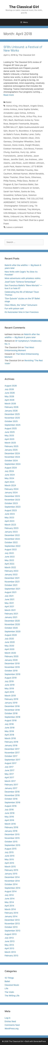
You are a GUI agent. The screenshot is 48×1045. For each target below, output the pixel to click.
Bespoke (34, 123)
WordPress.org (11, 1028)
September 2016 (12, 802)
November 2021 (12, 581)
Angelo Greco (36, 106)
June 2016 (9, 813)
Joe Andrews (31, 159)
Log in (7, 1018)
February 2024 (11, 489)
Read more (8, 95)
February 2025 (11, 446)
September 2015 (12, 845)
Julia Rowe (16, 163)
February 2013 (11, 955)
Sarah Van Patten (11, 191)
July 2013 (9, 938)
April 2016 (9, 820)
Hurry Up (24, 152)
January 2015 (11, 874)
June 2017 (9, 770)
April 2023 (9, 521)
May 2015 (9, 859)
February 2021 (11, 613)
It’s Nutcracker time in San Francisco (22, 312)
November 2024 (12, 457)
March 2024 (10, 485)
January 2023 (11, 532)
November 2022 (12, 539)
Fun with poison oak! (14, 308)
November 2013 (12, 923)
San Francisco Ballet (23, 184)
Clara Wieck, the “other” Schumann (21, 305)
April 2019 (9, 692)
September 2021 (12, 589)
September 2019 (12, 674)
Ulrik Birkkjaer (9, 213)
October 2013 (11, 927)
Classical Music (12, 985)
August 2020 (11, 635)
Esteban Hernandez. (13, 148)
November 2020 (12, 624)
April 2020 (9, 649)
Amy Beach (24, 106)
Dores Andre (18, 145)
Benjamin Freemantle (19, 123)
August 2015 (10, 849)
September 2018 (12, 717)
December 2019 (12, 663)
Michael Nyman (20, 173)
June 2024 (10, 475)
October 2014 (11, 884)
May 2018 (9, 731)
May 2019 (9, 688)
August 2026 (11, 386)
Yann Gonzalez (10, 220)
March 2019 (10, 695)
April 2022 (9, 564)
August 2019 (11, 678)
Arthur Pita (31, 116)
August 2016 (11, 806)
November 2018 (12, 710)
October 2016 (11, 799)
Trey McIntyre (33, 209)
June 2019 (9, 685)
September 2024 (13, 464)
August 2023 (11, 510)
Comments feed (12, 1025)
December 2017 (12, 749)
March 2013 (10, 952)
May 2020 (9, 646)
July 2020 (9, 638)
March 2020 (10, 653)
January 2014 (11, 916)
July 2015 (9, 852)
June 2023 (10, 514)
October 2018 (11, 713)
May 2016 (9, 817)
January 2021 (11, 617)
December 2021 (12, 578)
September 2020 (13, 631)
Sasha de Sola (28, 191)
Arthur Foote (19, 116)
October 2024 (11, 460)
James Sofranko (24, 156)
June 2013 (9, 941)
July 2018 (9, 724)
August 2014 (11, 891)
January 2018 (11, 745)
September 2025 (12, 425)
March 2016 (10, 824)
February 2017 (11, 784)
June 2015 (9, 856)
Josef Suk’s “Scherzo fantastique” (20, 282)
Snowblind (8, 195)
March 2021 (10, 610)
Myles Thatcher (10, 177)
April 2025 (9, 439)
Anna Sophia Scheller (28, 109)
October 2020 (11, 628)
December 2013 (12, 920)
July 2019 (9, 681)
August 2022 (11, 549)
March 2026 (10, 403)
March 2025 (10, 443)
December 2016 (12, 792)
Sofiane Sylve (21, 195)
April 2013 (9, 948)
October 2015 (11, 841)
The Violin (9, 992)
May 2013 (9, 945)
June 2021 (9, 599)
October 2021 (11, 585)
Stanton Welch (18, 198)
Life (6, 988)
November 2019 (12, 667)
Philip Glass (22, 181)
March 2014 (10, 909)
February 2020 (11, 656)
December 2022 (12, 535)
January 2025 (11, 450)
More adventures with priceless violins (22, 278)
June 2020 (10, 642)
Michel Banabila (36, 173)
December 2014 (12, 877)
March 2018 (10, 738)
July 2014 (9, 895)
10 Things (9, 978)
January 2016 (11, 831)
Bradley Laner (27, 134)
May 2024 (9, 478)
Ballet (8, 102)
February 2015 (11, 870)
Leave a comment (14, 227)
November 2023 (12, 500)
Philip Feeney (9, 181)
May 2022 (9, 560)
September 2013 (12, 931)
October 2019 (11, 670)
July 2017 (9, 767)
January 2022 (11, 574)
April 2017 (9, 777)
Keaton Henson (22, 166)
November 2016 (12, 795)
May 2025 (9, 435)
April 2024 (9, 482)
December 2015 (12, 834)
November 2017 (12, 752)
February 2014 (11, 913)
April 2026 (9, 400)
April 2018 (9, 735)
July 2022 (9, 553)
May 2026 (9, 396)
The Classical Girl (24, 7)
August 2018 (10, 720)
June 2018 (9, 727)
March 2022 (10, 567)
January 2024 (11, 492)
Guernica (15, 152)
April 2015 (9, 863)
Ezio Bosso (29, 148)
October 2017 (11, 756)
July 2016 (9, 809)
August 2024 (11, 468)
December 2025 (12, 414)
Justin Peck (8, 166)
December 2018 (12, 706)
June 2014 (9, 898)
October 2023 (11, 503)
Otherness (36, 177)
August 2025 (11, 428)
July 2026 (9, 389)
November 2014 (12, 881)
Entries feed (10, 1021)
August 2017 (10, 763)
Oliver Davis (24, 177)
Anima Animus (10, 109)
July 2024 (9, 471)
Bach (11, 120)
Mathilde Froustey (24, 170)
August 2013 (11, 934)
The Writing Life (12, 995)
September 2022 (12, 546)
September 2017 (12, 760)
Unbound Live (17, 216)
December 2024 (12, 453)
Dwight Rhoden (32, 145)
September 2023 (13, 507)
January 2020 (11, 660)
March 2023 (10, 524)
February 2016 (11, 827)
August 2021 (10, 592)
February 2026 (11, 407)
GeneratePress (39, 1041)
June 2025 (10, 432)
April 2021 (9, 606)
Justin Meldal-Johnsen (33, 163)
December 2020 (12, 621)
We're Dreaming (32, 216)
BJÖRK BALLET (10, 127)
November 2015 (12, 838)
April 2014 (9, 906)
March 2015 (10, 866)
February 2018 (11, 742)
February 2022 (11, 571)
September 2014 (12, 888)
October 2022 (11, 542)
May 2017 (9, 774)
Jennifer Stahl (17, 159)
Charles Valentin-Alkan (23, 138)
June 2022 (10, 556)
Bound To (13, 131)
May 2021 (9, 603)
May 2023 (9, 517)
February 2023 (11, 528)
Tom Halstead (19, 209)
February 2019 (11, 699)
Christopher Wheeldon (23, 141)
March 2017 (10, 781)
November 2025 (12, 418)
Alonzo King (11, 106)
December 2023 (12, 496)
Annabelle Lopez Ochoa (14, 113)
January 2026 (11, 411)
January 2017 (11, 788)
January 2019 (11, 703)
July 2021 (9, 596)
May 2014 (9, 902)
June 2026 (10, 393)
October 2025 (11, 421)
